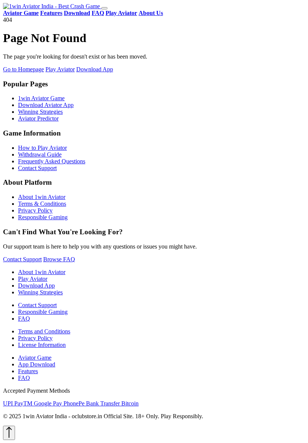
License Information (42, 345)
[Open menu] (104, 8)
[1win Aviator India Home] (52, 6)
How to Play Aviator (42, 148)
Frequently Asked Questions (51, 161)
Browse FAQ (59, 259)
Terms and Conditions (44, 331)
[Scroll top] (9, 433)
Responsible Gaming (43, 217)
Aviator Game (34, 357)
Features (28, 371)
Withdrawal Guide (40, 154)
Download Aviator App (46, 105)
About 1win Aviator (41, 197)
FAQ (24, 318)
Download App (94, 69)
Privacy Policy (35, 210)
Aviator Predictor (38, 118)
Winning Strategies (40, 111)
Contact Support (37, 168)
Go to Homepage (23, 69)
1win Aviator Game (41, 98)
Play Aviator (60, 69)
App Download (36, 364)
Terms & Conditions (42, 203)
